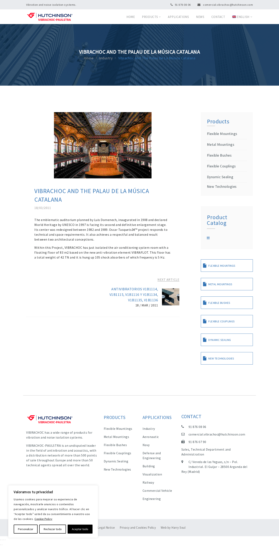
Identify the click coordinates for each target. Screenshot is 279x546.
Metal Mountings (220, 144)
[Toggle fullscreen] (3, 539)
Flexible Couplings (221, 166)
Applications (178, 17)
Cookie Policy (43, 519)
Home (130, 17)
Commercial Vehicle (157, 491)
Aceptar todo (80, 529)
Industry (149, 429)
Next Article (168, 279)
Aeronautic (151, 437)
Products (150, 17)
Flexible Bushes (219, 155)
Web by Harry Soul (173, 527)
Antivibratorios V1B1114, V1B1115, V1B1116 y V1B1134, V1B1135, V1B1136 (133, 294)
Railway (148, 482)
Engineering (152, 499)
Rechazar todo (53, 529)
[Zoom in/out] (5, 539)
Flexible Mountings (222, 133)
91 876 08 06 (183, 5)
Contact (218, 17)
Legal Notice (106, 527)
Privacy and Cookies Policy (138, 527)
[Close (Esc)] (0, 539)
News (200, 17)
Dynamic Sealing (220, 177)
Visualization (152, 474)
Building (149, 466)
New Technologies (222, 186)
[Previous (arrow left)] (0, 544)
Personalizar (25, 529)
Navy (146, 445)
